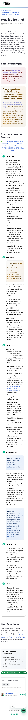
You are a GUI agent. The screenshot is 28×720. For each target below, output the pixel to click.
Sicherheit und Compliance (10, 13)
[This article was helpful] (4, 684)
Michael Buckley (9, 693)
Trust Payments (6, 10)
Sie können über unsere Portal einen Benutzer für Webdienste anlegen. (12, 105)
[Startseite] (6, 3)
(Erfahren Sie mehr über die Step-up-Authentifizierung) (14, 388)
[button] (24, 3)
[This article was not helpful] (7, 684)
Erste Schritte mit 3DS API (13, 673)
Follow (22, 694)
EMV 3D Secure (7, 15)
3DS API (16, 15)
